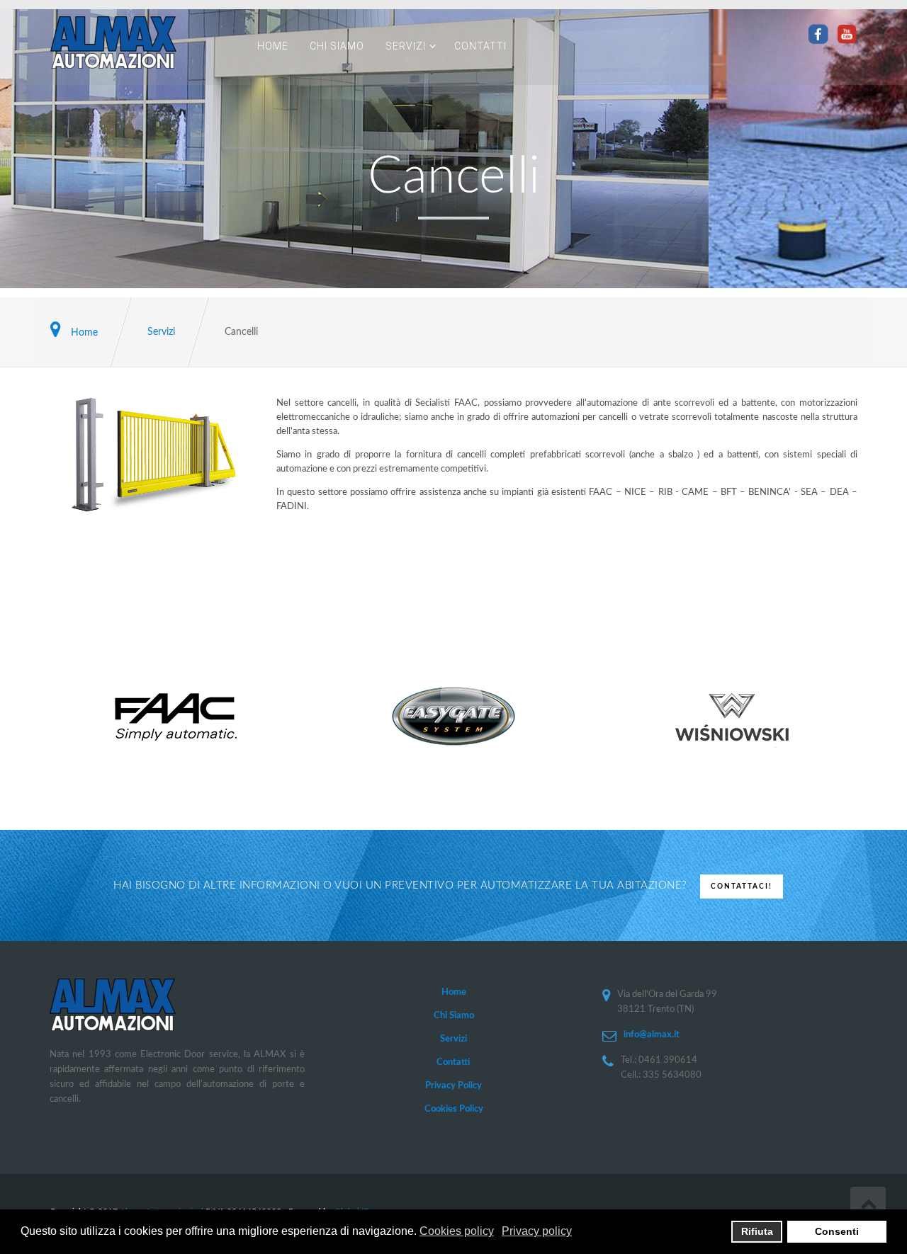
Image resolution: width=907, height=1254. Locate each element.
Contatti (480, 46)
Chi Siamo (337, 46)
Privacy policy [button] (537, 1231)
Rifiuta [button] (757, 1231)
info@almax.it (652, 1034)
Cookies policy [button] (456, 1231)
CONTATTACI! (741, 886)
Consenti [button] (837, 1231)
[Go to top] (868, 1204)
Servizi (405, 46)
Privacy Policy (453, 1085)
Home (272, 46)
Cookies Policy (453, 1109)
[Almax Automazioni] (143, 42)
